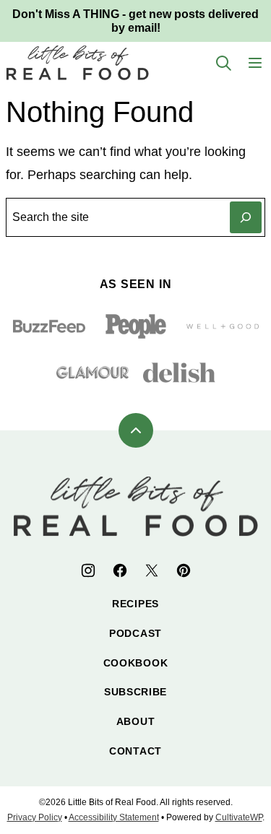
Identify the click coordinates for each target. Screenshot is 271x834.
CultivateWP (238, 817)
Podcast (135, 633)
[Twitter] (152, 570)
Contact (135, 751)
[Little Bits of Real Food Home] (77, 62)
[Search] (223, 63)
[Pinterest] (183, 570)
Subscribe (135, 692)
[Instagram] (88, 570)
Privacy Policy (34, 817)
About (135, 721)
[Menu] (255, 63)
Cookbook (135, 663)
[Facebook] (120, 570)
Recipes (135, 603)
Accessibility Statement (114, 817)
